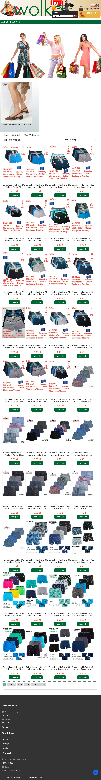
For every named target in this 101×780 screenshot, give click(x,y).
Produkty (12, 135)
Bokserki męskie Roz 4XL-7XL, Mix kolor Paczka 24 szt (14, 561)
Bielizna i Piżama (23, 135)
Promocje (5, 744)
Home (6, 135)
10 (36, 685)
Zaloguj (86, 9)
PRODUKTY (6, 740)
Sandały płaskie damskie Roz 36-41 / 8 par (17, 124)
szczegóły (14, 195)
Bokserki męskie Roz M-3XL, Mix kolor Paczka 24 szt (37, 454)
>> (44, 685)
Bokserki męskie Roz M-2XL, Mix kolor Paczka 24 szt (14, 186)
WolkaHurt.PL (22, 777)
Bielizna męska (35, 135)
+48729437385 (7, 763)
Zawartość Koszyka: (65, 7)
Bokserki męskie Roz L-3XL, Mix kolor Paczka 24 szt (83, 400)
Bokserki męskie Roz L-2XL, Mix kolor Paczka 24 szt (14, 454)
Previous (4, 59)
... (40, 685)
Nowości (5, 748)
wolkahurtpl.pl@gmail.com (11, 770)
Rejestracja (94, 9)
